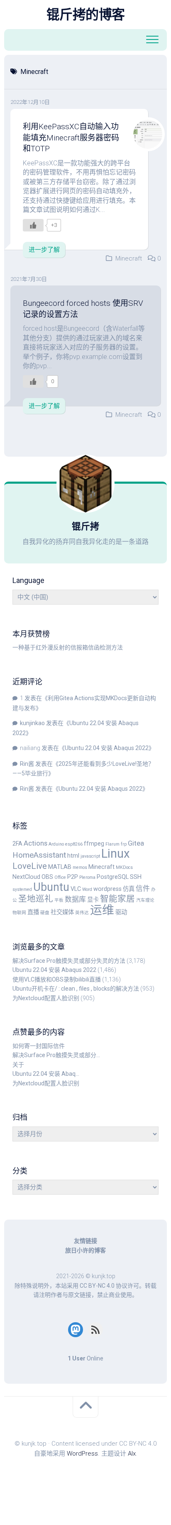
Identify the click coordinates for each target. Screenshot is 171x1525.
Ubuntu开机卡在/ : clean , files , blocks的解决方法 (75, 988)
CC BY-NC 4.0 (97, 1285)
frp (124, 844)
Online (85, 1358)
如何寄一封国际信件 (38, 1046)
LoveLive (29, 866)
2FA (17, 843)
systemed (22, 889)
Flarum (112, 844)
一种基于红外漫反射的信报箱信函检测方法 (67, 647)
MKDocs (124, 867)
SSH (136, 877)
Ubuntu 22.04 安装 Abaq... (45, 1073)
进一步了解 (44, 249)
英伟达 (82, 912)
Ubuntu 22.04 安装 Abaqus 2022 (107, 748)
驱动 (121, 912)
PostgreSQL (113, 877)
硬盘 (44, 912)
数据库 (75, 899)
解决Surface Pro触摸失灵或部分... (56, 1055)
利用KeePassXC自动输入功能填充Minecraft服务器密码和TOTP (71, 137)
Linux (115, 853)
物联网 (19, 912)
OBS (47, 877)
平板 (59, 900)
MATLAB (59, 867)
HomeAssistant (39, 855)
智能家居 (117, 899)
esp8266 (74, 844)
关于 (18, 1064)
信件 (143, 888)
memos (80, 867)
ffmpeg (94, 843)
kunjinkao (32, 723)
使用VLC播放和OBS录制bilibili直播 (56, 979)
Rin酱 (27, 763)
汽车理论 (145, 900)
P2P (72, 877)
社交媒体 (62, 912)
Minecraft (128, 258)
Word (87, 889)
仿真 (128, 889)
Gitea (136, 843)
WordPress (82, 1453)
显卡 (93, 899)
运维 (102, 910)
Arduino (56, 844)
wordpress (107, 889)
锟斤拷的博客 (85, 14)
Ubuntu (51, 887)
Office (60, 877)
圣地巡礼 (35, 899)
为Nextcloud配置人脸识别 (45, 998)
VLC (76, 889)
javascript (90, 856)
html (73, 855)
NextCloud (26, 877)
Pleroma (87, 877)
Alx (132, 1453)
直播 (33, 912)
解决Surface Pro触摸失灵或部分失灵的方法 (68, 960)
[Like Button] (33, 225)
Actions (35, 843)
